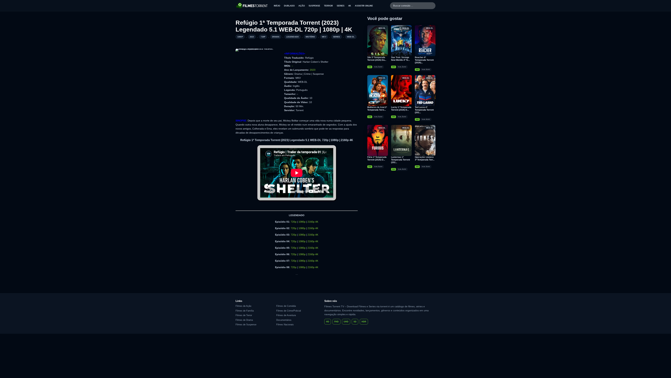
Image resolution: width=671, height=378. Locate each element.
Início (277, 6)
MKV (324, 37)
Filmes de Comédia (286, 306)
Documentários (283, 320)
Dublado (289, 6)
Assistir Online (364, 6)
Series (340, 6)
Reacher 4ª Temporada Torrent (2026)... (424, 60)
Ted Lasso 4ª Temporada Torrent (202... (424, 110)
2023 (252, 37)
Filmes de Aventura (286, 315)
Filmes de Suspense (246, 324)
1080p (240, 37)
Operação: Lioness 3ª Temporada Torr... (424, 158)
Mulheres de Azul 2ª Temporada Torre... (377, 108)
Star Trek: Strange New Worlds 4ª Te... (400, 58)
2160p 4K (313, 221)
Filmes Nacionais (285, 324)
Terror (328, 6)
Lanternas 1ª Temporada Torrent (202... (400, 160)
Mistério (310, 37)
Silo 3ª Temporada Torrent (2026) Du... (376, 58)
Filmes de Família (245, 310)
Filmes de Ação (243, 306)
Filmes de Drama (244, 320)
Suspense (314, 6)
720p (263, 37)
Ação (301, 6)
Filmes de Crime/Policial (288, 310)
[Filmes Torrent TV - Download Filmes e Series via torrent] (252, 5)
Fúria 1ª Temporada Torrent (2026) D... (377, 158)
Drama (275, 37)
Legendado (292, 37)
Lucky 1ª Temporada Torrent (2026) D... (401, 108)
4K (349, 6)
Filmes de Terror (244, 315)
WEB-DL (351, 37)
